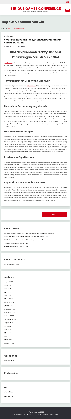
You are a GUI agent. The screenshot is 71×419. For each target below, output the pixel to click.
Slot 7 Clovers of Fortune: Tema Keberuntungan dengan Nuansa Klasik (27, 240)
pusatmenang (8, 63)
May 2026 (7, 292)
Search (54, 214)
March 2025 (8, 340)
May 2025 (7, 333)
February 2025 (9, 343)
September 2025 (10, 319)
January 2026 (8, 306)
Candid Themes (54, 414)
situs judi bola (8, 392)
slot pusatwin (31, 86)
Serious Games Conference (35, 8)
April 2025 (7, 336)
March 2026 (8, 299)
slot (5, 387)
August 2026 (8, 282)
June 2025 (7, 329)
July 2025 (7, 326)
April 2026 (7, 295)
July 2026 (7, 285)
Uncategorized (8, 36)
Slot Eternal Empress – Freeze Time (16, 243)
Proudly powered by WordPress (23, 414)
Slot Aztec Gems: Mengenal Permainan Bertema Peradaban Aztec (26, 236)
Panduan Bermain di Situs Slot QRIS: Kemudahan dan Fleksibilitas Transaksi (29, 233)
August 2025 (8, 323)
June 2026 (7, 289)
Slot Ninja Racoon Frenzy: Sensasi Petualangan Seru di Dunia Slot (32, 41)
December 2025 (9, 309)
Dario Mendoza (21, 46)
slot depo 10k (8, 396)
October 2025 (9, 316)
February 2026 (9, 302)
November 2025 (9, 312)
